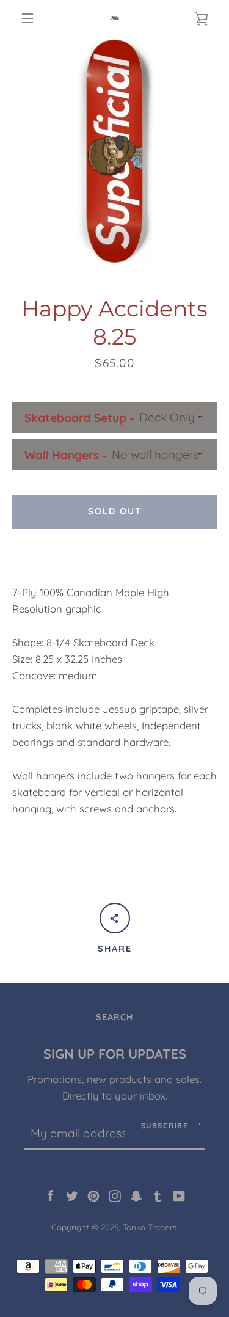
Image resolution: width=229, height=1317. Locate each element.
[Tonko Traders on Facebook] (51, 1194)
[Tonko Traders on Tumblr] (157, 1194)
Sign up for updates (114, 1053)
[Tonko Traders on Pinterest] (93, 1194)
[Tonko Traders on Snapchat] (136, 1194)
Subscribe (165, 1125)
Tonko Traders (149, 1227)
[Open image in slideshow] (114, 151)
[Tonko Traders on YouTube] (179, 1194)
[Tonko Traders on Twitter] (72, 1194)
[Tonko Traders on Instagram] (115, 1194)
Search (114, 1017)
